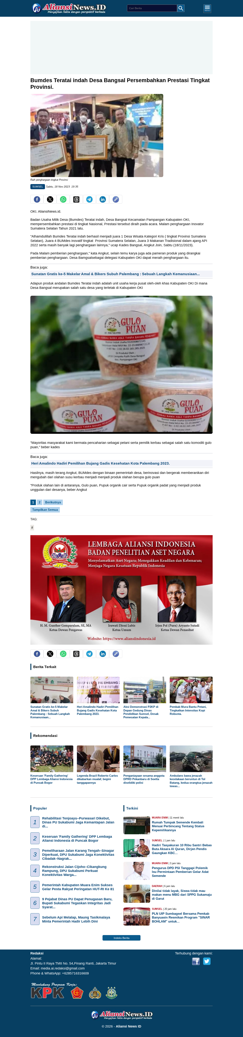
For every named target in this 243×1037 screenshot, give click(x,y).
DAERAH (157, 886)
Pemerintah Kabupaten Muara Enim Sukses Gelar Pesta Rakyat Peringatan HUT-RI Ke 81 (78, 887)
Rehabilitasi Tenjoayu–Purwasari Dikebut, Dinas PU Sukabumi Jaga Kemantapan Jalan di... (78, 822)
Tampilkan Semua (45, 509)
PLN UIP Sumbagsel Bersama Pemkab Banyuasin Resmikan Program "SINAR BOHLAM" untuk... (181, 917)
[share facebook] (37, 201)
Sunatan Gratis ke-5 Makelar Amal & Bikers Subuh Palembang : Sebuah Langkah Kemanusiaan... (115, 274)
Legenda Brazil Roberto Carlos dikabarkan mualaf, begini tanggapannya (97, 779)
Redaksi (36, 953)
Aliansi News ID (128, 1026)
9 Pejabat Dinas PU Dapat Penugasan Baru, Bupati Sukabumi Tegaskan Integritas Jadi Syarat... (77, 903)
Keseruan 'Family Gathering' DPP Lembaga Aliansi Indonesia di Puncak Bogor (51, 779)
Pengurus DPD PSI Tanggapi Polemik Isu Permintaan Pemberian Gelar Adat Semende (180, 871)
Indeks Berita (121, 937)
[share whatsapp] (63, 201)
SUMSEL (37, 186)
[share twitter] (50, 201)
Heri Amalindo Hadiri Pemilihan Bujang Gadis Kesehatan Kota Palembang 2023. (100, 463)
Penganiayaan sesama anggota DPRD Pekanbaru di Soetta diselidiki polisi (143, 779)
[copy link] (115, 201)
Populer (40, 808)
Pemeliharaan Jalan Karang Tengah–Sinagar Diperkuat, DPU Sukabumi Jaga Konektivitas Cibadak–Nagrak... (78, 855)
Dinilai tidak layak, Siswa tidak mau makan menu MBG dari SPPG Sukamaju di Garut (182, 894)
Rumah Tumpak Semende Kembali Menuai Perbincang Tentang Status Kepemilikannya (178, 826)
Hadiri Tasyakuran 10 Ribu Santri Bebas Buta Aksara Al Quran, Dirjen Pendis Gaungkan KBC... (182, 849)
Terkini (132, 808)
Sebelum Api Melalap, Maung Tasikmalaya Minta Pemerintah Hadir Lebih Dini (76, 919)
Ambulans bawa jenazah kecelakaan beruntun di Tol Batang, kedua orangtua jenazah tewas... (191, 781)
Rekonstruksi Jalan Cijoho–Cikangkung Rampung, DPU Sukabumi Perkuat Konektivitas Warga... (74, 871)
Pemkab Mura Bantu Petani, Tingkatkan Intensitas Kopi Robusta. (188, 710)
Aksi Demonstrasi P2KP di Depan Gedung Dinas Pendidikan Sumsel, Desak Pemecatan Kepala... (141, 712)
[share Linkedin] (102, 201)
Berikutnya (53, 502)
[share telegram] (89, 201)
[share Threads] (76, 201)
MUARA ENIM (160, 817)
